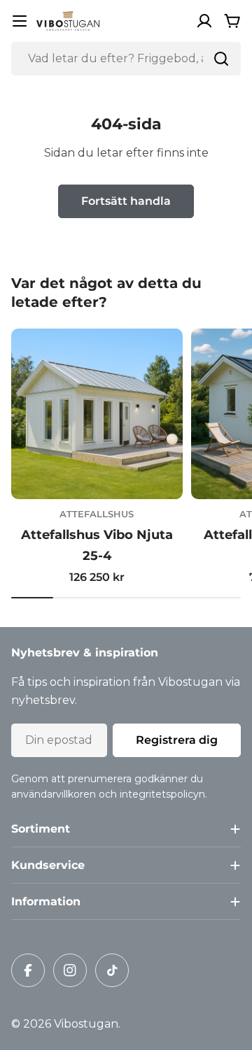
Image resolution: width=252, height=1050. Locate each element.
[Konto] (204, 21)
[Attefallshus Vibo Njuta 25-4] (97, 414)
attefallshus (96, 514)
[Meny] (19, 21)
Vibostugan (86, 1023)
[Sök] (221, 58)
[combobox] (126, 58)
